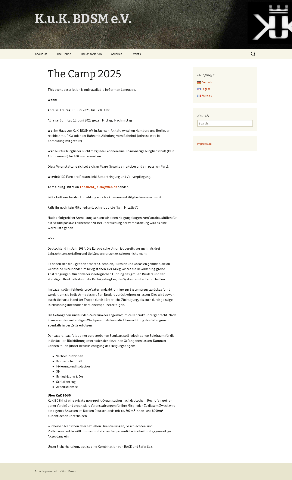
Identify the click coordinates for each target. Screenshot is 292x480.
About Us (41, 54)
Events (136, 54)
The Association (91, 54)
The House (63, 54)
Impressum (204, 144)
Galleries (116, 54)
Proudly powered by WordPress (55, 471)
